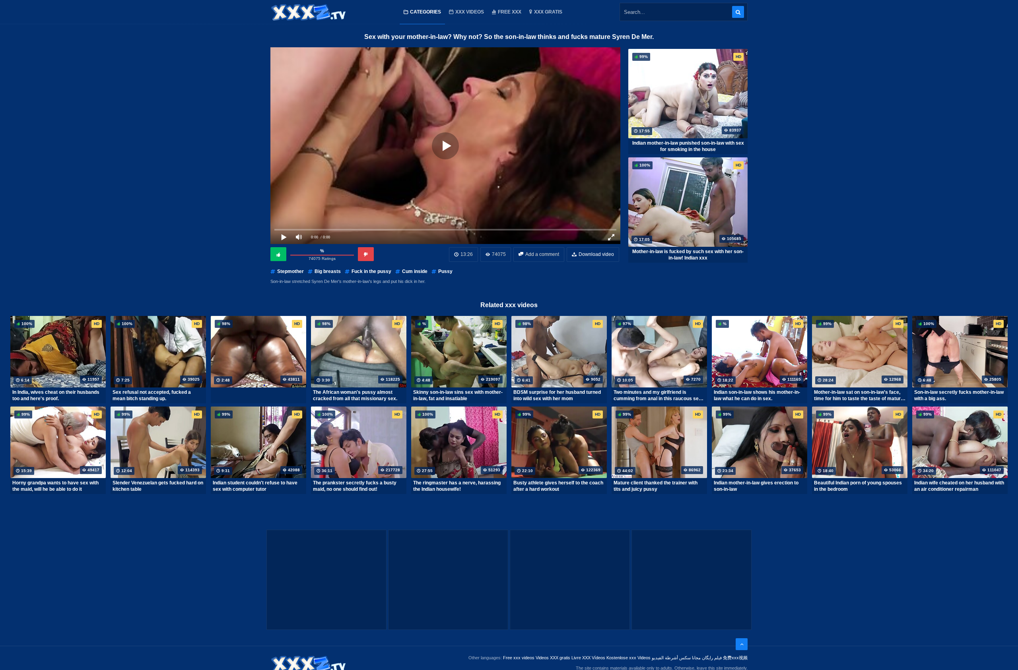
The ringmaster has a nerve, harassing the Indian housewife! (457, 486)
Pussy (445, 271)
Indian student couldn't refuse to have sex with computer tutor (255, 486)
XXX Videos (469, 12)
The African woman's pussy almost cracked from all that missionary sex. (355, 395)
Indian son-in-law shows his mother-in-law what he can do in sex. (757, 395)
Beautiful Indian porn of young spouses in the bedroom (858, 486)
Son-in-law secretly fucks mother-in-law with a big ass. (959, 395)
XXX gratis (548, 12)
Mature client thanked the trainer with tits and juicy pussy (655, 486)
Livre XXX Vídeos (588, 657)
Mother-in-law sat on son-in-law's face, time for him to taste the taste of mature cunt (858, 395)
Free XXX (509, 12)
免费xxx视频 (735, 657)
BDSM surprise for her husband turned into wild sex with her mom (557, 395)
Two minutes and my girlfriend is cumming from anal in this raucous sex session (657, 395)
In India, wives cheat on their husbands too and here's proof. (55, 395)
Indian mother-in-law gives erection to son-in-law (756, 486)
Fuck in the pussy (371, 271)
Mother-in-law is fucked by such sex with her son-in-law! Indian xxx (688, 255)
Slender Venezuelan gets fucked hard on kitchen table (158, 486)
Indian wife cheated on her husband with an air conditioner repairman (959, 486)
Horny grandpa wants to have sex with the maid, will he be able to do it (55, 486)
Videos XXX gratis (553, 657)
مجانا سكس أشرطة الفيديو (676, 657)
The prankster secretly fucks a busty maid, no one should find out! (354, 486)
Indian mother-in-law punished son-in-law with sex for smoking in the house (688, 146)
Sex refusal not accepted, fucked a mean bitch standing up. (152, 395)
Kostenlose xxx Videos (628, 657)
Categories (425, 12)
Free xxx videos (518, 657)
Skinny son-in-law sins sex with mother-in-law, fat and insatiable (458, 395)
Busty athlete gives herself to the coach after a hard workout (558, 486)
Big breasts (328, 271)
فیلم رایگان (712, 657)
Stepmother (290, 271)
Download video (596, 254)
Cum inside (414, 271)
